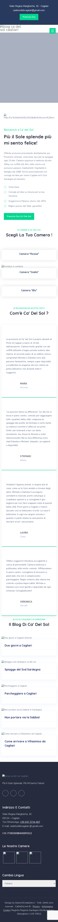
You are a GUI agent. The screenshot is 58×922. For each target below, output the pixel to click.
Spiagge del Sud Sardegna (22, 669)
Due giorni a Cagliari (18, 645)
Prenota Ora (29, 16)
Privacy (36, 906)
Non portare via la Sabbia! (22, 717)
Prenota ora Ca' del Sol (19, 216)
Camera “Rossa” (29, 253)
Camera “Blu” (29, 290)
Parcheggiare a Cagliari (21, 693)
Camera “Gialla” (29, 272)
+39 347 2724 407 (30, 822)
